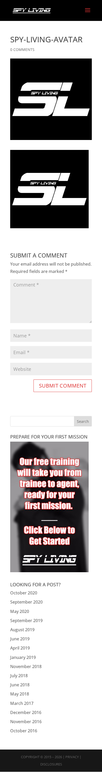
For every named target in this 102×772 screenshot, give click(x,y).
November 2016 (26, 721)
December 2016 (25, 712)
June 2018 (20, 685)
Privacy (72, 757)
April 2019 (20, 648)
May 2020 (19, 611)
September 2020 (26, 602)
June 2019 (20, 639)
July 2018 (19, 676)
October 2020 (23, 593)
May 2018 (19, 694)
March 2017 (21, 703)
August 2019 (22, 630)
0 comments (22, 49)
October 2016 (23, 731)
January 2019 (23, 657)
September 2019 (26, 620)
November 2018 (26, 666)
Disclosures (51, 764)
